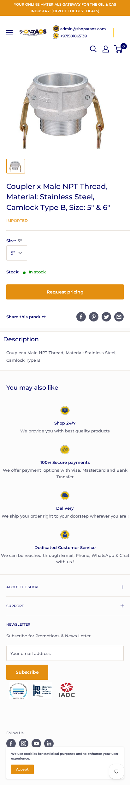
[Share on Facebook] (81, 316)
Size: (14, 240)
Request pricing (65, 292)
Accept (22, 769)
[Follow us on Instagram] (23, 743)
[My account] (106, 49)
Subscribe (27, 672)
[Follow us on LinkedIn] (49, 743)
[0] (118, 49)
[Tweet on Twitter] (106, 316)
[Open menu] (9, 32)
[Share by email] (119, 316)
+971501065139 (73, 36)
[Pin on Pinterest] (93, 316)
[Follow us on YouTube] (36, 743)
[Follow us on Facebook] (11, 743)
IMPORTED (17, 220)
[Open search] (93, 49)
